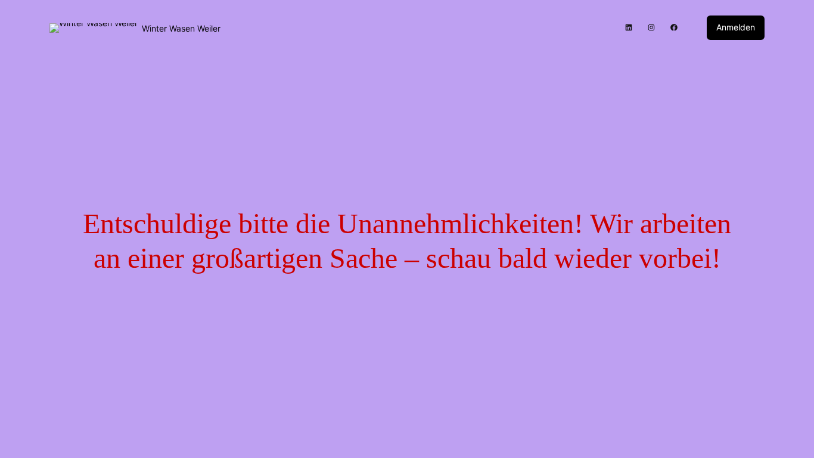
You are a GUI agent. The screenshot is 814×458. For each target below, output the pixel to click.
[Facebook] (674, 27)
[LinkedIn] (629, 27)
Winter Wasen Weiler (181, 28)
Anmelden (735, 27)
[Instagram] (651, 27)
